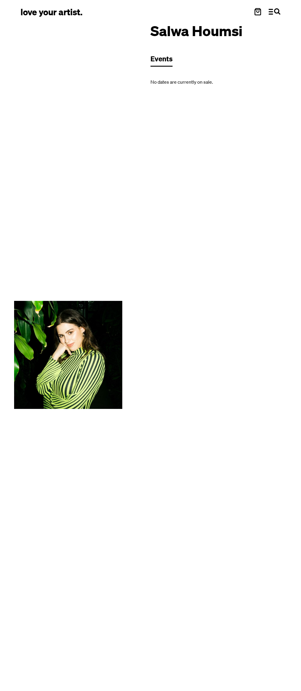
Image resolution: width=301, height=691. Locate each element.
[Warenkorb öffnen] (258, 12)
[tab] (164, 60)
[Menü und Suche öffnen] (274, 11)
